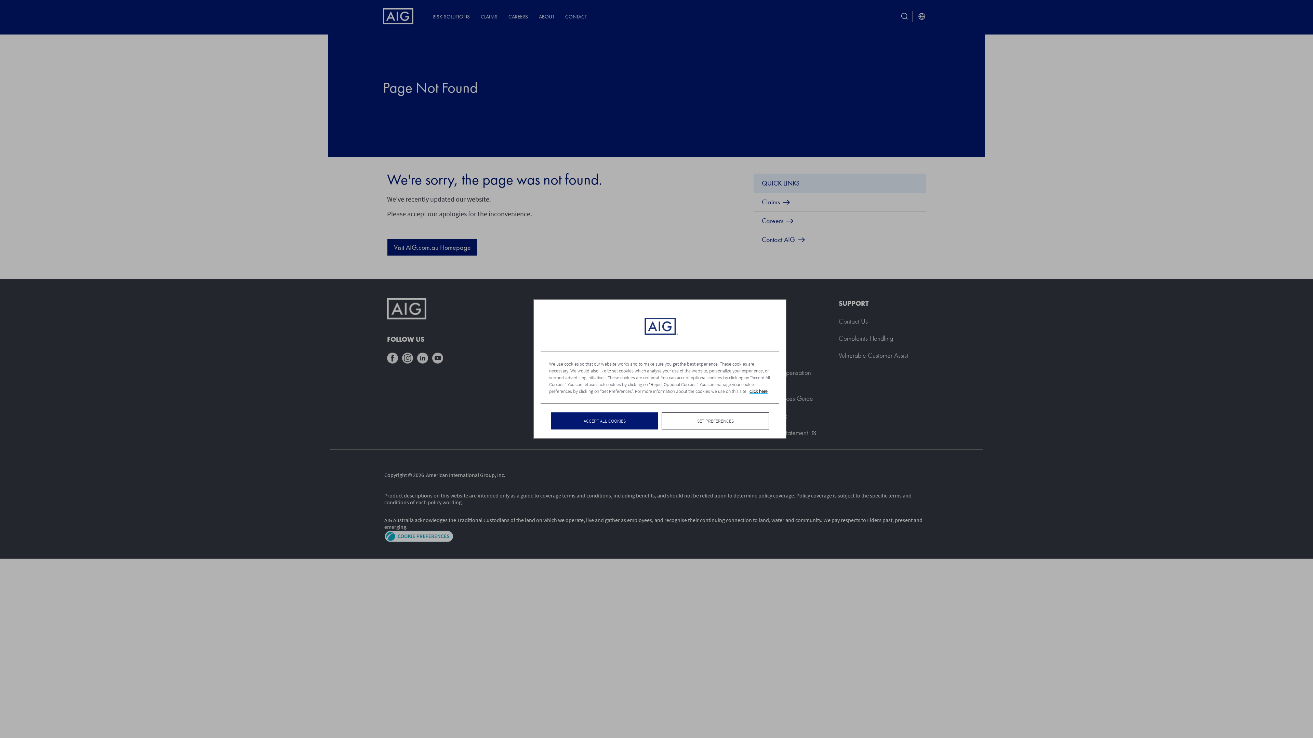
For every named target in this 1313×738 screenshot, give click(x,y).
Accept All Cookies (605, 421)
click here (759, 391)
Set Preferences (715, 421)
